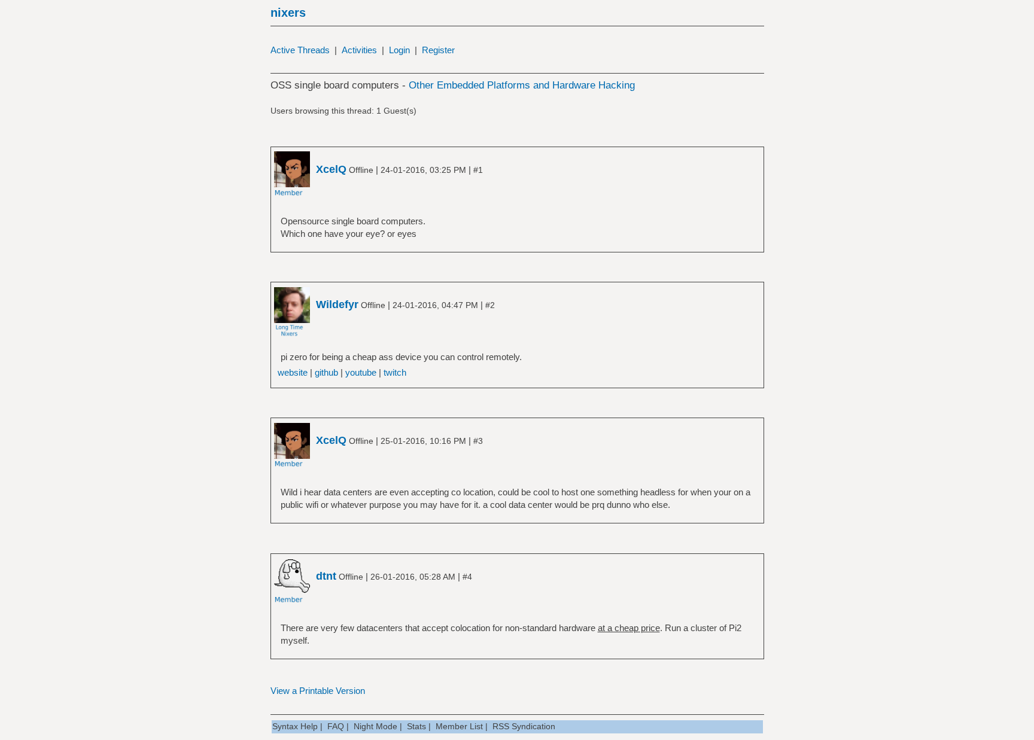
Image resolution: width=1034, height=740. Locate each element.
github (326, 372)
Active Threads (300, 50)
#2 (490, 305)
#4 (467, 576)
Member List (459, 726)
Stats (416, 726)
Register (438, 50)
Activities (359, 50)
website (293, 372)
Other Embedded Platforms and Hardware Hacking (522, 85)
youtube (360, 372)
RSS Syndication (523, 726)
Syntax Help (295, 726)
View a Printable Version (317, 691)
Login (399, 50)
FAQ (335, 726)
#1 (478, 170)
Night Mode (375, 726)
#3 (478, 441)
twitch (395, 372)
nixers (288, 12)
